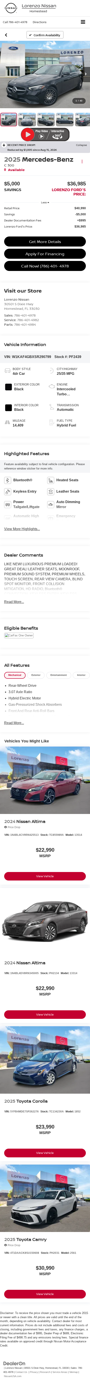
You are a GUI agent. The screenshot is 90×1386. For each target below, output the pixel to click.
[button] (15, 22)
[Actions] (82, 161)
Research (45, 1372)
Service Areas (59, 1372)
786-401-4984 (25, 324)
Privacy (34, 1372)
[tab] (15, 675)
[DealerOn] (14, 1363)
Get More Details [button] (45, 241)
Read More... (14, 602)
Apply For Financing (45, 253)
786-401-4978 (25, 315)
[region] (45, 217)
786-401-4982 (28, 320)
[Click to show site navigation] (83, 22)
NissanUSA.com (12, 1376)
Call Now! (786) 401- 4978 (45, 266)
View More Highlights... (22, 529)
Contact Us (21, 1372)
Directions (40, 22)
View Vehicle (45, 876)
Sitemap (73, 1372)
